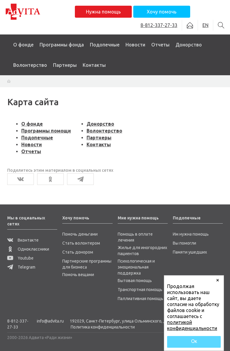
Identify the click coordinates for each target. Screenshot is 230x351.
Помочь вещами (78, 274)
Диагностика (52, 60)
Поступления (164, 60)
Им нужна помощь (191, 234)
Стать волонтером (81, 243)
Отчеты (160, 44)
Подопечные (104, 44)
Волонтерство (30, 65)
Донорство (188, 44)
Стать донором (77, 252)
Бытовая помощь (135, 280)
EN (205, 25)
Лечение (48, 70)
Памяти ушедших (190, 252)
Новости (135, 44)
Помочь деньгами (80, 234)
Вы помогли (184, 243)
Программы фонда (62, 44)
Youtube (25, 258)
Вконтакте (28, 240)
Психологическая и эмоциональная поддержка (136, 267)
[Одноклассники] (50, 179)
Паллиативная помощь (140, 298)
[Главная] (8, 81)
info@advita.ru (50, 321)
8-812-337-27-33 (17, 324)
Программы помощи (46, 130)
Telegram (26, 267)
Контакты (94, 65)
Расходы (160, 70)
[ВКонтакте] (20, 179)
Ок (194, 341)
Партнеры (65, 65)
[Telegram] (80, 179)
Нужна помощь (103, 11)
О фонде (23, 44)
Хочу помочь (161, 11)
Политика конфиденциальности (103, 327)
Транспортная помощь (140, 289)
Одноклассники (33, 249)
